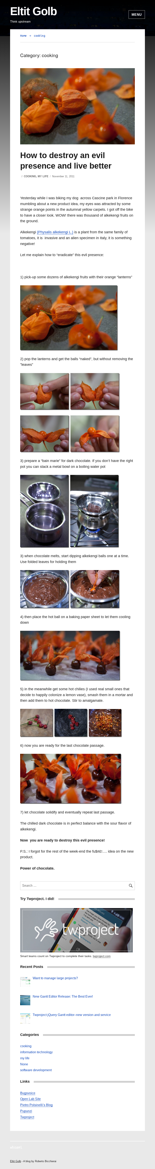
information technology (36, 1052)
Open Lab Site (30, 1099)
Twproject (27, 1117)
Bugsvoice (27, 1093)
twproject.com (102, 956)
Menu (137, 14)
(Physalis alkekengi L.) (55, 232)
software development (36, 1070)
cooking (39, 35)
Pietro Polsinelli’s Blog (36, 1105)
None (24, 1064)
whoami (16, 1147)
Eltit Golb (33, 11)
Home (23, 35)
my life (43, 176)
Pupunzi (26, 1111)
